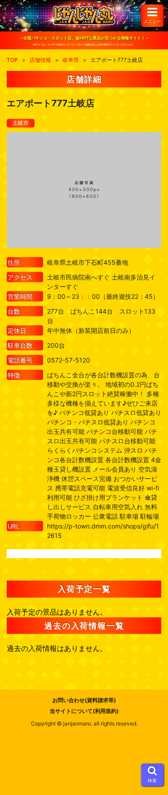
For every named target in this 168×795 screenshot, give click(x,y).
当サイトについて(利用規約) (84, 711)
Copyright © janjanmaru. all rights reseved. (84, 723)
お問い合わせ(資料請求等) (84, 700)
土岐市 (21, 122)
